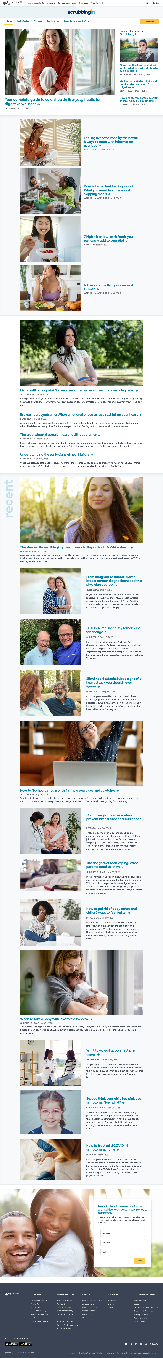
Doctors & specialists (35, 3)
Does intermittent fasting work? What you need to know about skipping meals (108, 190)
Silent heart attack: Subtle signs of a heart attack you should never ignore (113, 682)
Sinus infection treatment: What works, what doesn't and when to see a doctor (139, 68)
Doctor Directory (38, 1307)
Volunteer (112, 1300)
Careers (137, 1304)
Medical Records (64, 1307)
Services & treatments (67, 3)
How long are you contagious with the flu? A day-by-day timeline (139, 99)
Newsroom (87, 1314)
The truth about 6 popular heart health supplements (60, 435)
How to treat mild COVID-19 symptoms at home (107, 1148)
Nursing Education (142, 1315)
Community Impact (90, 1307)
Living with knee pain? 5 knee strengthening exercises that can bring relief (77, 390)
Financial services (98, 3)
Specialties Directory (39, 1314)
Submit (139, 1261)
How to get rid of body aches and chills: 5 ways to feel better (111, 911)
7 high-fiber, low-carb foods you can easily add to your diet (108, 239)
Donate (111, 1304)
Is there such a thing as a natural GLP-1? (108, 287)
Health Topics (23, 21)
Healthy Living (53, 21)
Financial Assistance (65, 1318)
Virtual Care (35, 1304)
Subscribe (150, 21)
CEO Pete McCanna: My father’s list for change (113, 630)
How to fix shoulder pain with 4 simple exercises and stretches (68, 790)
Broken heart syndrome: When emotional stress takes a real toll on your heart (79, 415)
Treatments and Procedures (42, 1318)
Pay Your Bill (61, 1304)
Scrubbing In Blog (64, 1328)
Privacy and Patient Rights (115, 1353)
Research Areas (140, 1318)
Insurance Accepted (65, 1314)
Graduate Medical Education (146, 1308)
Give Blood (112, 1307)
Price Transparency (65, 1311)
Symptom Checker (64, 1300)
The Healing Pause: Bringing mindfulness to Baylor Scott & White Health (75, 547)
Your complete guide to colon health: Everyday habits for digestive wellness (53, 101)
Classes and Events (39, 1300)
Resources (83, 3)
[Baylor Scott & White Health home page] (14, 3)
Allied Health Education (143, 1311)
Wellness (38, 21)
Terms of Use (74, 1353)
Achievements (88, 1304)
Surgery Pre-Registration (67, 1325)
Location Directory (38, 1311)
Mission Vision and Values (92, 1300)
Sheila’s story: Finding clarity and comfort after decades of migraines (138, 84)
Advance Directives (65, 1321)
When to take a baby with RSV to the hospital (54, 1019)
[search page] (147, 3)
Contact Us (87, 1318)
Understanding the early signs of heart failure (55, 454)
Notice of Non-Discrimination (92, 1353)
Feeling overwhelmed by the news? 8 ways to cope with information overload (111, 142)
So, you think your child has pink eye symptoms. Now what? (113, 1100)
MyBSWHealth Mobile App (41, 1321)
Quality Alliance (88, 1311)
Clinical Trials (139, 1322)
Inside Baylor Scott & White (76, 21)
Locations (51, 3)
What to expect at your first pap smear (110, 1052)
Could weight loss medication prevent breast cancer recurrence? (113, 817)
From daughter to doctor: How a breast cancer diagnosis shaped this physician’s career (114, 581)
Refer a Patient (140, 1300)
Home (9, 21)
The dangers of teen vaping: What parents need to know (112, 865)
